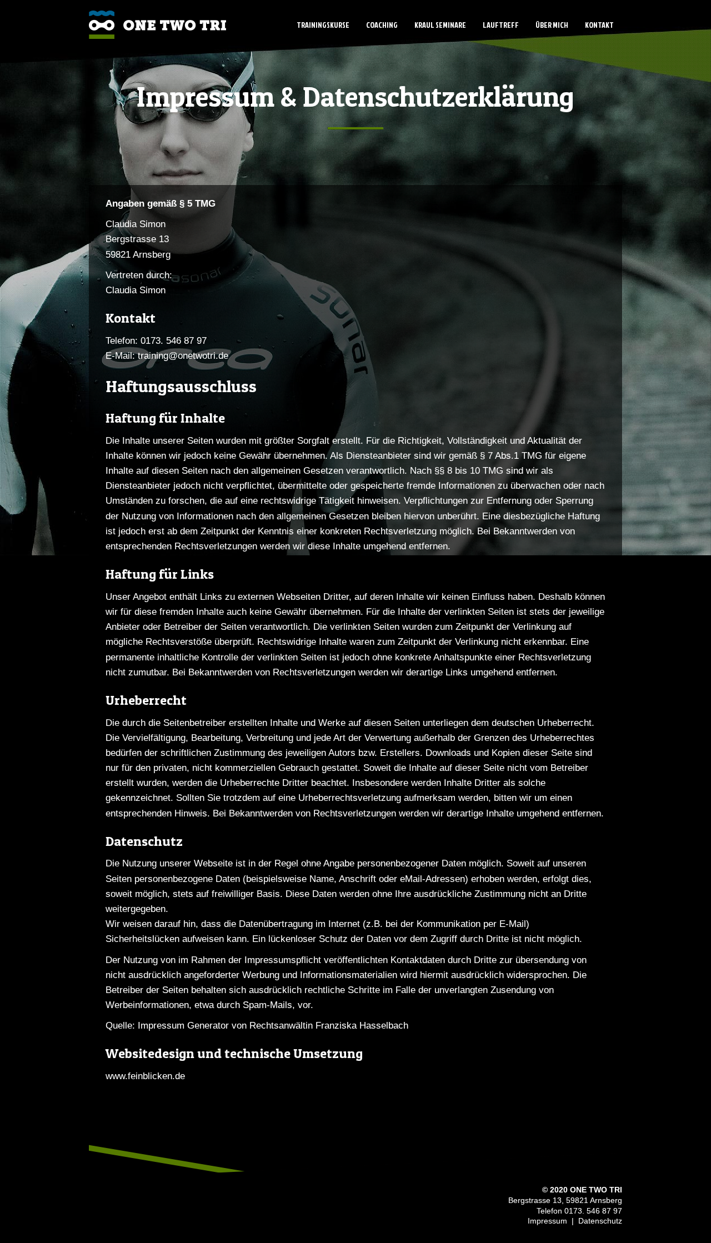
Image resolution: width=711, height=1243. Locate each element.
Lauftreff (501, 24)
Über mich (551, 24)
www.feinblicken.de (145, 1076)
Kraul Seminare (440, 24)
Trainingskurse (323, 24)
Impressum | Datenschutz (573, 1220)
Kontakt (599, 24)
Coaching (382, 24)
